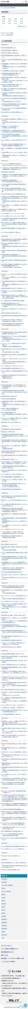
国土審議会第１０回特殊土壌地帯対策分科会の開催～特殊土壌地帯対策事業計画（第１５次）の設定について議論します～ (14, 436)
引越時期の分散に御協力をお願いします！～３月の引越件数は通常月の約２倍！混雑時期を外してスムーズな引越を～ (14, 305)
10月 (16, 18)
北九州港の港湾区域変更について (9, 47)
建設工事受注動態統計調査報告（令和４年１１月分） (13, 653)
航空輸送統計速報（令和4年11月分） (9, 396)
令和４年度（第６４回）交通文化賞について (11, 855)
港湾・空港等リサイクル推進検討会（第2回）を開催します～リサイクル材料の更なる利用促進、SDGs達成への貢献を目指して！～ (14, 224)
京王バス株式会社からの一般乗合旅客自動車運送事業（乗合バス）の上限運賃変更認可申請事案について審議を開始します (14, 805)
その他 (2, 937)
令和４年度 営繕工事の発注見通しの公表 (11, 869)
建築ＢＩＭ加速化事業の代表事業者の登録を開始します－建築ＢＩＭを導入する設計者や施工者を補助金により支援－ (14, 632)
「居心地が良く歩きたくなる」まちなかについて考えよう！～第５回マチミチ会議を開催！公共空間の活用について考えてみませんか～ (14, 678)
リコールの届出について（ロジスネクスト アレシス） (13, 601)
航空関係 (3, 913)
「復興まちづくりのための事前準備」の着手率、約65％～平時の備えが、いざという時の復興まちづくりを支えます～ (14, 673)
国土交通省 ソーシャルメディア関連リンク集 (12, 958)
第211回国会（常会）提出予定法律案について (11, 422)
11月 (10, 18)
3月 (10, 23)
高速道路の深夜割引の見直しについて (10, 459)
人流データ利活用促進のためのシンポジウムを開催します (14, 664)
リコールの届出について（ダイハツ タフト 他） (12, 529)
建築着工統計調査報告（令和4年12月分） (10, 52)
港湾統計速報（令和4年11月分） (9, 171)
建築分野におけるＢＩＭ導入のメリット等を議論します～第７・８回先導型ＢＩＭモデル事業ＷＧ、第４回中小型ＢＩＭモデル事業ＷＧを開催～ (14, 297)
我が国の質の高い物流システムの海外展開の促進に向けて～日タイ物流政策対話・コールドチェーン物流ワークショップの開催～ (14, 819)
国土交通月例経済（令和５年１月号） (10, 544)
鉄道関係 (3, 900)
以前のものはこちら (22, 26)
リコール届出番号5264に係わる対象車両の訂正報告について (14, 846)
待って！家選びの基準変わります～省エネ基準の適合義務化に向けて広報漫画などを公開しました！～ (14, 414)
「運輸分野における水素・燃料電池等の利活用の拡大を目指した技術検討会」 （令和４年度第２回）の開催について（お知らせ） (14, 176)
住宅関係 (3, 897)
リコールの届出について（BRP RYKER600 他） (12, 474)
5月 (22, 21)
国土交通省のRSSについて (7, 952)
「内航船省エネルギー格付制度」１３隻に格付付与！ (13, 707)
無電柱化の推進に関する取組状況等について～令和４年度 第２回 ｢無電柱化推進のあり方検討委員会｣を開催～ (14, 256)
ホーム (2, 7)
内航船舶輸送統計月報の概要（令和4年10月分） (12, 429)
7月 (10, 21)
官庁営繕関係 (4, 925)
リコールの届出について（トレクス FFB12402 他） (13, 848)
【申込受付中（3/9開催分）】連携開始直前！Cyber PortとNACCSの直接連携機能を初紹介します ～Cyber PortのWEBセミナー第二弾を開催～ (14, 266)
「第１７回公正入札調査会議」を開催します (11, 232)
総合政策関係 (4, 879)
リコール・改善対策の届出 (7, 34)
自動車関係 (3, 903)
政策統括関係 (4, 928)
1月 (22, 23)
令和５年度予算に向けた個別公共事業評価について (12, 112)
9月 (22, 18)
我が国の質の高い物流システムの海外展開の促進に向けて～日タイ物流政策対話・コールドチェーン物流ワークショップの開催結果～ (14, 386)
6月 (16, 21)
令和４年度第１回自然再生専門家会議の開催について (13, 809)
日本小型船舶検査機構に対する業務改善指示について (13, 476)
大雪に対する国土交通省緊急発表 (9, 398)
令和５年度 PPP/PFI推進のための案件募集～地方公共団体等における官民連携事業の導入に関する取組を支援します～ (14, 136)
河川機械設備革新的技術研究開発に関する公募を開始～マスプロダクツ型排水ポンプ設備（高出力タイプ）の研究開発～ (14, 392)
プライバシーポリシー (6, 945)
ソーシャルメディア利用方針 (8, 961)
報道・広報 (7, 7)
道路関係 (3, 894)
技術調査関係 (4, 919)
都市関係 (3, 888)
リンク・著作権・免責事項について (9, 948)
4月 (4, 23)
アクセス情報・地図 (19, 975)
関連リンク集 (4, 955)
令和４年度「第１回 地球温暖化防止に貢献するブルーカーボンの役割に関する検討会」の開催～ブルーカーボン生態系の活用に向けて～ (14, 485)
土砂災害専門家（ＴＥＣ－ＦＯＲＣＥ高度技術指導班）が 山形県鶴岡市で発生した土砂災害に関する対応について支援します (14, 564)
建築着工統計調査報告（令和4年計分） (10, 50)
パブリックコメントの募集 (7, 32)
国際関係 (3, 931)
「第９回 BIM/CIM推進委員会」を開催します (11, 714)
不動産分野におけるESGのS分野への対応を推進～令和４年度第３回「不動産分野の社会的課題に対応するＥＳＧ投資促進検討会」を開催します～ (14, 510)
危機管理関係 (4, 922)
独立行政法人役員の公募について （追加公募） (12, 646)
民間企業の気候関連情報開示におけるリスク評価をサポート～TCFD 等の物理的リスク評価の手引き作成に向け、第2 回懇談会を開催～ (14, 558)
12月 (4, 18)
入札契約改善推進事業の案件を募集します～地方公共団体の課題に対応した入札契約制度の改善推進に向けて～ (14, 626)
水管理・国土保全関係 (6, 891)
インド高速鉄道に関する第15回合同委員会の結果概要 (13, 300)
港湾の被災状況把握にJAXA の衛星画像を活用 (11, 489)
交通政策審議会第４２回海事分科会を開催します (12, 640)
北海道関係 (3, 916)
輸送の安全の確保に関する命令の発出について (11, 313)
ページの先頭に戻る (24, 1006)
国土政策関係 (4, 882)
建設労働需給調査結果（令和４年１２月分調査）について (14, 288)
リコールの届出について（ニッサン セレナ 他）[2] (13, 213)
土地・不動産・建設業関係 (7, 885)
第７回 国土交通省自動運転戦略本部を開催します (12, 571)
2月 (16, 23)
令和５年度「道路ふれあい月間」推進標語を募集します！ (14, 193)
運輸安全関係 (4, 934)
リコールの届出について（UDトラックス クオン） (13, 365)
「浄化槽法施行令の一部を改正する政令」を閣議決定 (13, 70)
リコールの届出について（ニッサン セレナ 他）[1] (13, 215)
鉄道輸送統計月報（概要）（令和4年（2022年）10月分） (14, 615)
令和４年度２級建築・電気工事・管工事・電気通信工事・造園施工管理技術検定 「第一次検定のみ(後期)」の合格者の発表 (14, 441)
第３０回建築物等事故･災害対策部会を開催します (12, 831)
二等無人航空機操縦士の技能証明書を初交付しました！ (13, 368)
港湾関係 (3, 910)
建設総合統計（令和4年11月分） (9, 431)
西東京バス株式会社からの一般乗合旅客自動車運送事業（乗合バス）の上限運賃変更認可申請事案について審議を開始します (14, 813)
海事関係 (3, 906)
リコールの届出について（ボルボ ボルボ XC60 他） (13, 705)
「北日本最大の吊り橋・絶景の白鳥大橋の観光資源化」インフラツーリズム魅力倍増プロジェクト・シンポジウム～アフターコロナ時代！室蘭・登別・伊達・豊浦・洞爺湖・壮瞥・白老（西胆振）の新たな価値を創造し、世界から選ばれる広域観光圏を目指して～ (14, 798)
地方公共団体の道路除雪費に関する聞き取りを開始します (14, 689)
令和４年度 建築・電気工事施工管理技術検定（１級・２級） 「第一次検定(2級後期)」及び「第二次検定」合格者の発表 (14, 190)
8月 (4, 21)
